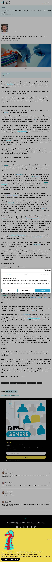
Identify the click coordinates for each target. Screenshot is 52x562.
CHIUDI (49, 539)
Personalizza (25, 290)
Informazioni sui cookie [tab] (43, 274)
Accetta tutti (42, 290)
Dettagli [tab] (26, 274)
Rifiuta (9, 290)
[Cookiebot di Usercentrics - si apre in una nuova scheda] (45, 270)
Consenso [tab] (9, 274)
